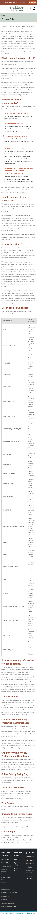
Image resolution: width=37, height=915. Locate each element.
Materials (4, 899)
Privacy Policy (5, 863)
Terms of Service (6, 866)
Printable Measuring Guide (8, 906)
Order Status (5, 859)
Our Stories (29, 867)
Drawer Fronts (30, 863)
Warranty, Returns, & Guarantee (4, 872)
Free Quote (32, 2)
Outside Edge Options (7, 903)
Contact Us (4, 883)
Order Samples (30, 856)
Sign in (15, 859)
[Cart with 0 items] (34, 8)
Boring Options (5, 889)
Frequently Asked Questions (9, 892)
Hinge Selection (5, 896)
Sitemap (16, 874)
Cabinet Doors (30, 860)
